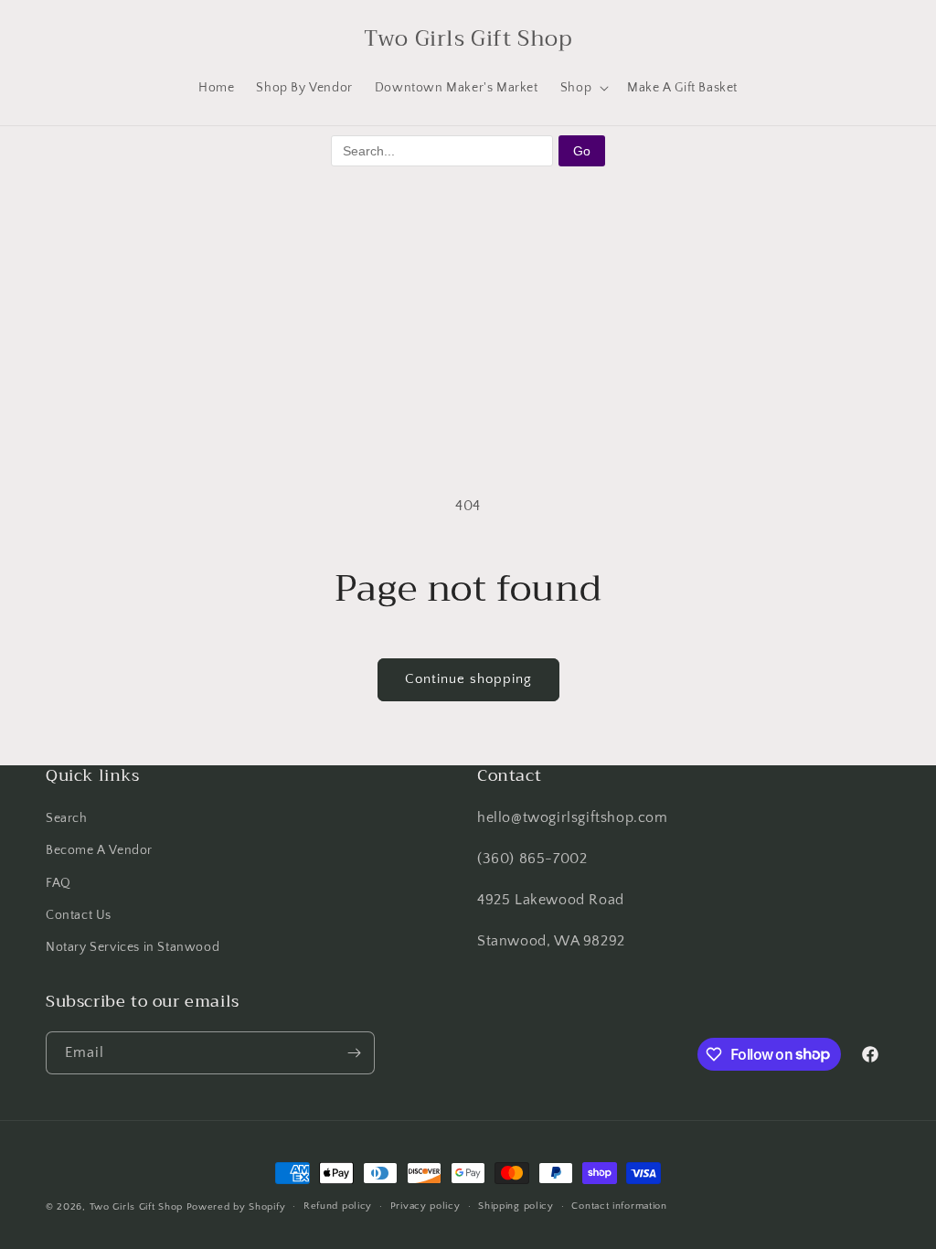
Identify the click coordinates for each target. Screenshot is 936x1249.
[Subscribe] (354, 1052)
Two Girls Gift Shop (136, 1206)
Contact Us (79, 915)
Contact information (618, 1206)
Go (581, 151)
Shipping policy (516, 1206)
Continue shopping (468, 679)
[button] (582, 88)
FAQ (58, 883)
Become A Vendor (99, 850)
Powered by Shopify (236, 1206)
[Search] (66, 38)
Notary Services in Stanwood (132, 947)
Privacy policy (425, 1206)
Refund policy (337, 1206)
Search (67, 818)
